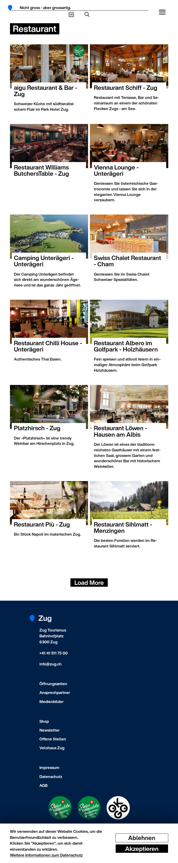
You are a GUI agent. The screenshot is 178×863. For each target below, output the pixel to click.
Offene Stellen (52, 739)
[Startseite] (11, 8)
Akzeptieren (142, 848)
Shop (44, 721)
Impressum (49, 767)
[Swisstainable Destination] (89, 807)
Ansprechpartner (54, 692)
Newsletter (49, 730)
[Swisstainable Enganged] (60, 807)
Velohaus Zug (51, 748)
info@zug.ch (50, 664)
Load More (89, 582)
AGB (43, 785)
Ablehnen (141, 838)
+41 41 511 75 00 (53, 653)
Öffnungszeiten (53, 684)
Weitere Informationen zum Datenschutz (46, 855)
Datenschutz (50, 776)
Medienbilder (51, 701)
